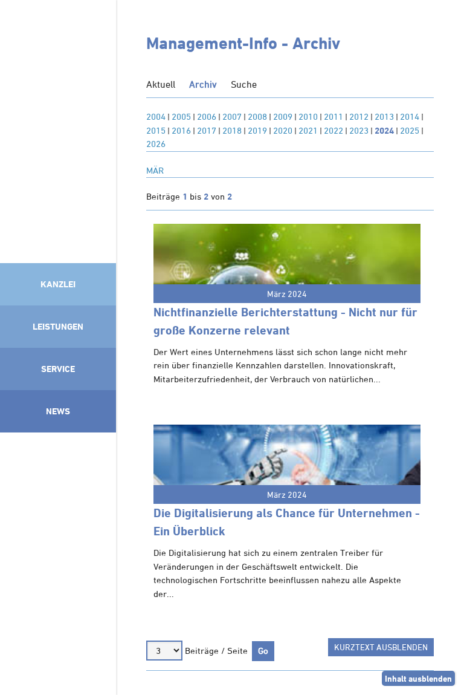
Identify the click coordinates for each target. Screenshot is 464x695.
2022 (333, 130)
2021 (308, 130)
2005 (181, 116)
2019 (257, 130)
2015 (156, 130)
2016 (181, 130)
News (58, 411)
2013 (384, 116)
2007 (232, 116)
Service (58, 369)
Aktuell (160, 84)
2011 (333, 116)
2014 (409, 116)
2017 (206, 130)
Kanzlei (58, 284)
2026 (156, 144)
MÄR (155, 170)
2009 (282, 116)
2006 (206, 116)
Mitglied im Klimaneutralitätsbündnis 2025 (58, 561)
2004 (156, 116)
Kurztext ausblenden (381, 647)
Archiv (203, 84)
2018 (232, 130)
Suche (244, 84)
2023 (359, 130)
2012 (359, 116)
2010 (308, 116)
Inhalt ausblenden (418, 678)
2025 (409, 130)
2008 (257, 116)
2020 (282, 130)
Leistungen (58, 326)
